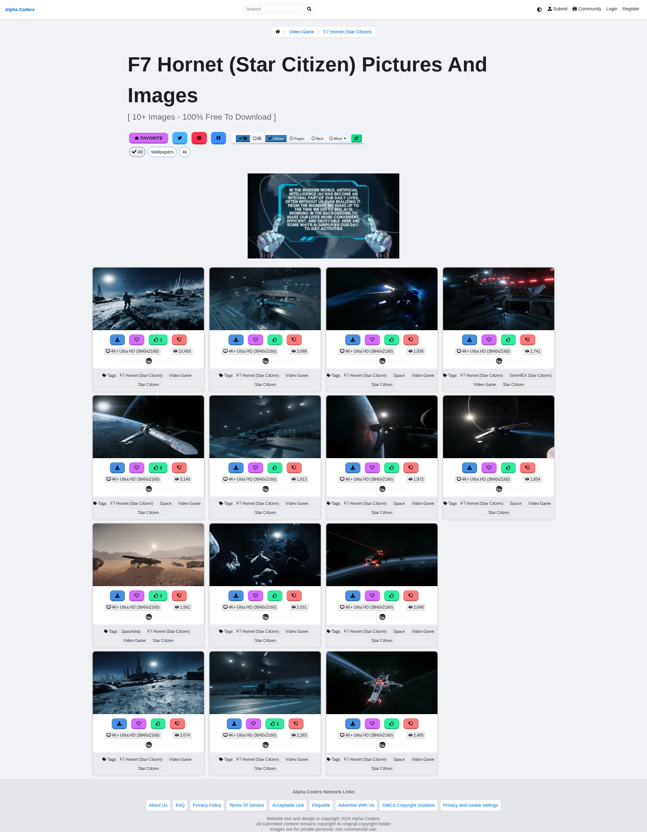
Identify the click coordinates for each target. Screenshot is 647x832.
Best (319, 139)
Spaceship (131, 631)
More (338, 139)
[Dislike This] (179, 339)
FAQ (180, 805)
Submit (559, 8)
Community (589, 8)
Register (630, 8)
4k (184, 151)
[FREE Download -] (117, 339)
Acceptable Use (288, 805)
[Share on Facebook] (218, 138)
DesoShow (166, 361)
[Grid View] (243, 138)
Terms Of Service (246, 805)
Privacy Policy (207, 805)
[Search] (309, 9)
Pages (299, 139)
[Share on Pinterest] (199, 138)
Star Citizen (148, 384)
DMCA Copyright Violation (408, 805)
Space (165, 503)
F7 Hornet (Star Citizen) (348, 31)
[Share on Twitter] (180, 138)
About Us (158, 805)
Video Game (301, 31)
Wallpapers (162, 151)
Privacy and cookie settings (470, 805)
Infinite (278, 139)
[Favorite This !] (136, 339)
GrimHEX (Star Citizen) (530, 375)
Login (611, 8)
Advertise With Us (356, 805)
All (139, 151)
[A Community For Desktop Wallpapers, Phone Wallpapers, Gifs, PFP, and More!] (277, 31)
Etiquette (321, 805)
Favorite (151, 138)
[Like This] (158, 723)
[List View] (257, 138)
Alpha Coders (20, 9)
